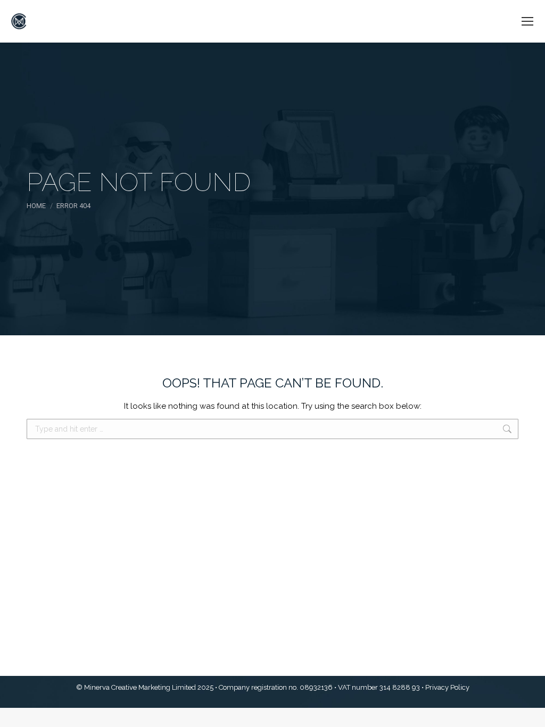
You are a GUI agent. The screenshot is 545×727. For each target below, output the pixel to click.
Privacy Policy (447, 687)
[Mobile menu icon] (527, 21)
